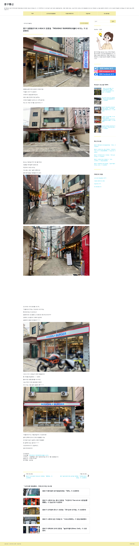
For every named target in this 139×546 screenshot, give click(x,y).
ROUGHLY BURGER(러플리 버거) (39, 455)
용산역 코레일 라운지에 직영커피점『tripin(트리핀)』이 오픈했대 (109, 127)
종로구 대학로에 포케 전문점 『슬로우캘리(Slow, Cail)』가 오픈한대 (104, 164)
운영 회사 (7, 543)
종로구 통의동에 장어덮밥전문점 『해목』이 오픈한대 (105, 145)
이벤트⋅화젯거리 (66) (99, 181)
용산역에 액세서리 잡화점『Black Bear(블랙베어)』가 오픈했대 (108, 99)
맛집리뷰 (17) (97, 183)
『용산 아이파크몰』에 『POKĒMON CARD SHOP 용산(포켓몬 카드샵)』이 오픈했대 (108, 90)
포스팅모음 (106, 13)
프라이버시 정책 (12, 543)
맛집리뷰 (88, 13)
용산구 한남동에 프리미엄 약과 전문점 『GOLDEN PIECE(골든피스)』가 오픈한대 (108, 109)
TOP (32, 13)
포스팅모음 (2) (97, 186)
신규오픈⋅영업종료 (51, 13)
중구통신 (9, 4)
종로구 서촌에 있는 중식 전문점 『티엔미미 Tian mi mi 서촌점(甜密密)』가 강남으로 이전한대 (105, 151)
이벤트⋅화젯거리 (70, 13)
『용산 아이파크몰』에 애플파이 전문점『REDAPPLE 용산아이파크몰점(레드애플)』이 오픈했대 (108, 119)
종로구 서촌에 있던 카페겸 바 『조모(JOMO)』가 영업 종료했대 (103, 160)
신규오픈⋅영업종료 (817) (100, 178)
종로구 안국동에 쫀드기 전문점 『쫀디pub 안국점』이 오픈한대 (104, 155)
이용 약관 (19, 543)
